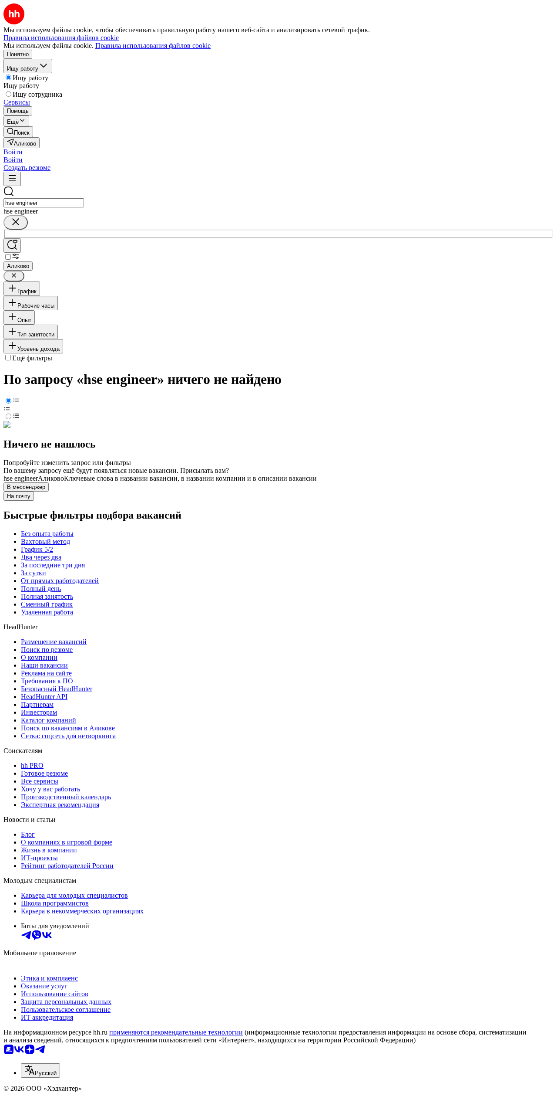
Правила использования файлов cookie (153, 45)
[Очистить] (15, 222)
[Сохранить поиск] (12, 245)
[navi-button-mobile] (12, 179)
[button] (13, 152)
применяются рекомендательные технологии (176, 1032)
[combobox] (43, 202)
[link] (18, 131)
